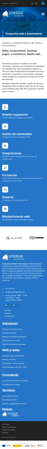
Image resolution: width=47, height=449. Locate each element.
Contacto (13, 3)
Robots (7, 409)
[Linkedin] (14, 305)
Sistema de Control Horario (12, 329)
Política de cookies (8, 430)
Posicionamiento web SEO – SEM (14, 367)
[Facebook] (6, 305)
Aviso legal (5, 424)
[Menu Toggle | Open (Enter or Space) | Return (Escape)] (43, 14)
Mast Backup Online (9, 400)
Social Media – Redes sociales (13, 363)
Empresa (5, 3)
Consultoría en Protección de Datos (15, 381)
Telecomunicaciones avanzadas (13, 344)
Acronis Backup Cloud (10, 396)
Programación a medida (11, 340)
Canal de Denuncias (9, 333)
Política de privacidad (9, 427)
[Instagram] (18, 305)
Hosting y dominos (9, 359)
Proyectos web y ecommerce (13, 356)
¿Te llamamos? (9, 316)
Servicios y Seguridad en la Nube (14, 403)
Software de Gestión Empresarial (14, 337)
